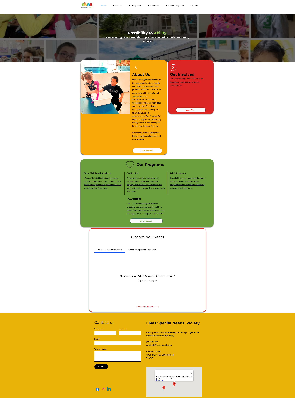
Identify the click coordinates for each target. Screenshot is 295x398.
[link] (110, 249)
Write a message (100, 349)
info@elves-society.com (162, 345)
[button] (105, 87)
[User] (135, 67)
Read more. (158, 213)
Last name (123, 329)
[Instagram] (103, 389)
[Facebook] (97, 389)
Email (96, 339)
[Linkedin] (109, 389)
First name (98, 329)
